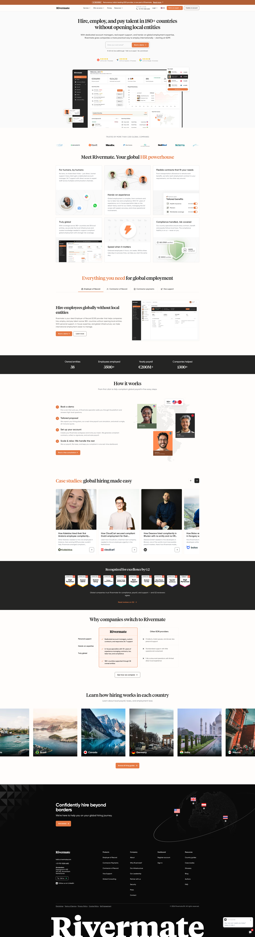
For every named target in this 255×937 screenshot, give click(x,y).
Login (154, 8)
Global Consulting (109, 879)
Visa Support (107, 874)
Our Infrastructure (136, 868)
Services (86, 8)
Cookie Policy (94, 906)
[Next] (196, 480)
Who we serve (97, 8)
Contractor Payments (110, 863)
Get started (62, 824)
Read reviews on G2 (126, 602)
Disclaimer (59, 906)
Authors (188, 879)
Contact (133, 895)
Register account (164, 857)
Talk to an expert (173, 8)
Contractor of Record (110, 868)
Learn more (80, 334)
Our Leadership (135, 874)
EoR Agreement (105, 906)
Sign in (160, 863)
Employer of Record (110, 857)
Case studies (189, 863)
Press (132, 890)
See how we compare (126, 675)
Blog (186, 874)
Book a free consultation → (68, 452)
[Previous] (190, 480)
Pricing (109, 8)
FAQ (186, 884)
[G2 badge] (70, 581)
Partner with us (135, 879)
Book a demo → (64, 334)
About (132, 857)
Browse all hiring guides (126, 765)
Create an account (192, 8)
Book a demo (139, 45)
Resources (117, 8)
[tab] (90, 289)
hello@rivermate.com (63, 859)
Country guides (190, 857)
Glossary (188, 868)
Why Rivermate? (136, 863)
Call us (62, 878)
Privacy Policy (83, 906)
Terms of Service (70, 906)
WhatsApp (138, 6)
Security (133, 884)
